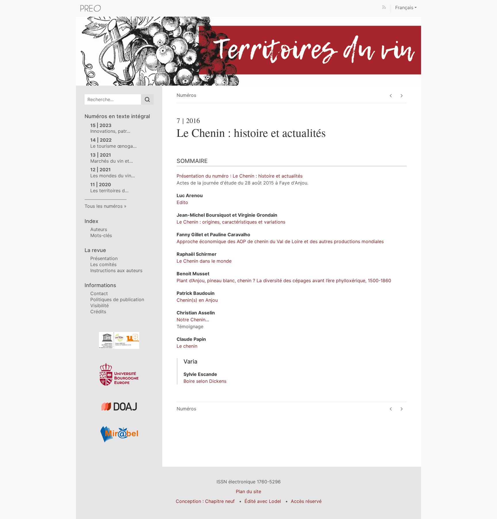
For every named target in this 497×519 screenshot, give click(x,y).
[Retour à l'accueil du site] (248, 50)
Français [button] (404, 7)
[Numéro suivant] (401, 95)
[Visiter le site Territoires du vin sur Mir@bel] (119, 434)
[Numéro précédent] (390, 95)
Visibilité (99, 305)
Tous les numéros (104, 206)
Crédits (98, 311)
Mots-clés (101, 235)
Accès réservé (306, 501)
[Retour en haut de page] (492, 4)
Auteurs (98, 229)
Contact (99, 293)
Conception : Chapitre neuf (205, 501)
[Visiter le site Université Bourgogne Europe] (119, 374)
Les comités (103, 264)
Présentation (104, 258)
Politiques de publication (117, 299)
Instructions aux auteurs (116, 270)
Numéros (186, 95)
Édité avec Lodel (262, 501)
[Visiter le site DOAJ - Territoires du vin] (119, 406)
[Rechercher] (147, 99)
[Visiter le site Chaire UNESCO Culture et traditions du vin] (119, 340)
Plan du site (248, 491)
